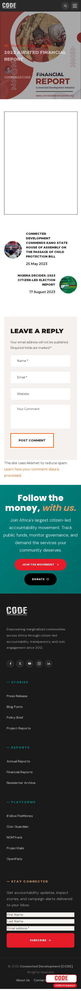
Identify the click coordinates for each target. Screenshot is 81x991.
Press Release (17, 696)
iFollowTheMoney (20, 816)
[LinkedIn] (48, 663)
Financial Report (24, 46)
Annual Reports (18, 761)
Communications (17, 77)
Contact (40, 980)
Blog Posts (15, 707)
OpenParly (14, 859)
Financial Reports (20, 772)
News (47, 46)
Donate (38, 579)
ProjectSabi (15, 848)
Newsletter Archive (21, 783)
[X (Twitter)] (20, 663)
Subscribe (38, 940)
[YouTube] (29, 663)
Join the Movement (38, 564)
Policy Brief (15, 717)
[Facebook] (10, 663)
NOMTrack (14, 837)
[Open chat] (61, 978)
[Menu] (75, 6)
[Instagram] (39, 663)
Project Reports (19, 728)
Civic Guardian (17, 826)
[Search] (65, 6)
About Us (23, 980)
